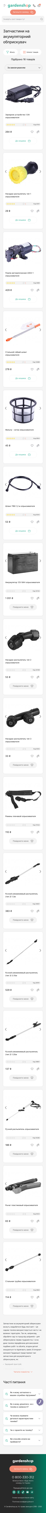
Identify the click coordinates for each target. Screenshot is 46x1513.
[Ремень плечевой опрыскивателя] (23, 797)
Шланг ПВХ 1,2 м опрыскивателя (20, 506)
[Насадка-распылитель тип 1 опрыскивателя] (23, 173)
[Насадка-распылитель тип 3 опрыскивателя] (23, 718)
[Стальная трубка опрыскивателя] (23, 1262)
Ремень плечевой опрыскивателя (20, 816)
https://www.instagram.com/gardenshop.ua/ (14, 1492)
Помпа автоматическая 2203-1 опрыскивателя (19, 274)
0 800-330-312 (23, 1477)
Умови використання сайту (23, 1498)
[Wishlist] (32, 132)
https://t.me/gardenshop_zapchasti (32, 1492)
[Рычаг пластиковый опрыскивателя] (23, 1186)
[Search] (41, 19)
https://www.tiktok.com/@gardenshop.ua (23, 1492)
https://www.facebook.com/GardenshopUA (18, 1492)
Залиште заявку (21, 12)
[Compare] (38, 132)
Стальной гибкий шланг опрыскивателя (16, 353)
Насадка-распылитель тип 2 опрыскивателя (18, 661)
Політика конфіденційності (23, 1502)
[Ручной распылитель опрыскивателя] (23, 1110)
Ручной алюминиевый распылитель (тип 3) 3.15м (21, 974)
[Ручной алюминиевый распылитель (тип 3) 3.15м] (23, 952)
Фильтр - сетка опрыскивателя (19, 430)
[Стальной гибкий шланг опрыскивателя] (23, 331)
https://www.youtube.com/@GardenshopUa (27, 1492)
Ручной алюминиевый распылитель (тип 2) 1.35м (21, 1053)
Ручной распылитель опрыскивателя (22, 1129)
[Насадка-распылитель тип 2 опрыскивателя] (23, 639)
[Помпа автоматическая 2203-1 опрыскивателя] (23, 252)
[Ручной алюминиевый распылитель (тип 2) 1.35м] (23, 1031)
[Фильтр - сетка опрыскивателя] (23, 410)
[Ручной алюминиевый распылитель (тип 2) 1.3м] (23, 873)
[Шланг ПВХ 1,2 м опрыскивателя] (23, 487)
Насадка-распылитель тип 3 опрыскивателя (18, 740)
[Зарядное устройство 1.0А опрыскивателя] (23, 94)
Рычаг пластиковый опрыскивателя (21, 1205)
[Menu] (5, 5)
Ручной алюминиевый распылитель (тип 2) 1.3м (21, 895)
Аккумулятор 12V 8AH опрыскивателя (22, 582)
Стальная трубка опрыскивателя (20, 1281)
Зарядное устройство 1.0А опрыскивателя (17, 116)
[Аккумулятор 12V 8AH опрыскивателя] (23, 563)
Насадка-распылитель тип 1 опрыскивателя (18, 195)
